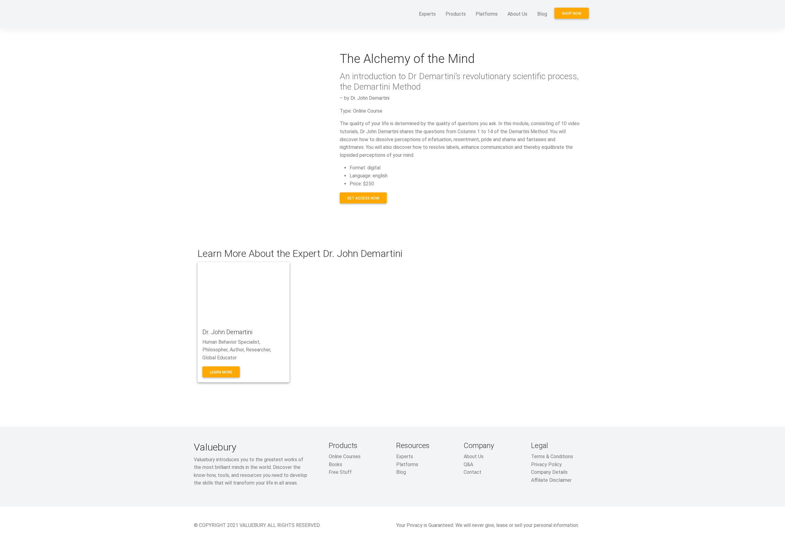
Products (456, 14)
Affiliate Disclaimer (551, 480)
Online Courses (345, 456)
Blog (542, 14)
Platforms (487, 14)
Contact (472, 472)
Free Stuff (340, 472)
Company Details (549, 472)
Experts (427, 14)
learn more (221, 372)
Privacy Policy (546, 464)
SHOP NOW (571, 13)
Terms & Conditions (552, 456)
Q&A (468, 464)
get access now (363, 198)
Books (335, 464)
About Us (517, 14)
